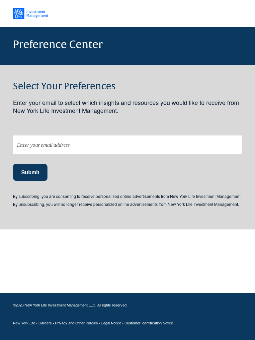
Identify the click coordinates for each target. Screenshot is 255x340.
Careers (45, 322)
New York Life (24, 322)
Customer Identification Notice (149, 322)
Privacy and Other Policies (76, 322)
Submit (30, 172)
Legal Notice (111, 322)
